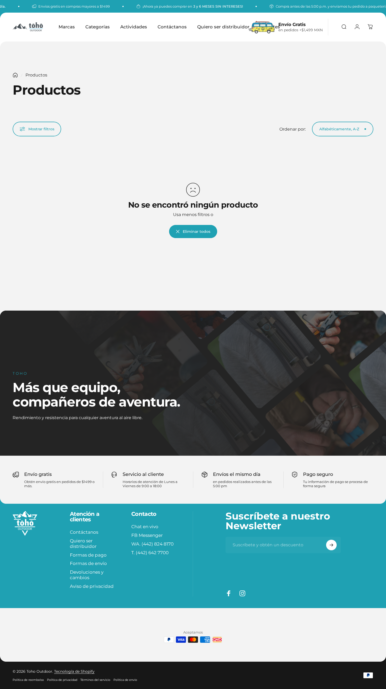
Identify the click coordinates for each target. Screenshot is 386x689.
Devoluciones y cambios (86, 574)
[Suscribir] (331, 545)
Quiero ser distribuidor (83, 543)
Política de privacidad (62, 680)
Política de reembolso (28, 680)
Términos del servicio (95, 680)
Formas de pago (88, 555)
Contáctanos (84, 532)
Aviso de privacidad (92, 586)
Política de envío (125, 680)
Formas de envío (88, 563)
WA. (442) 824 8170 (152, 544)
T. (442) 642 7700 (150, 552)
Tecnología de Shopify (74, 671)
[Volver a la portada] (15, 75)
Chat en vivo (144, 526)
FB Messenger (147, 535)
